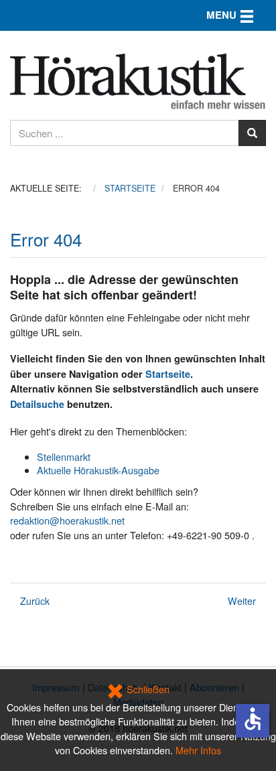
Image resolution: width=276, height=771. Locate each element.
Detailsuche (37, 404)
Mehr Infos (198, 750)
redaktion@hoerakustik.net (67, 520)
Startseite (167, 373)
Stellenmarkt (63, 456)
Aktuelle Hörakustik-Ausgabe (98, 470)
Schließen (146, 689)
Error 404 (46, 238)
